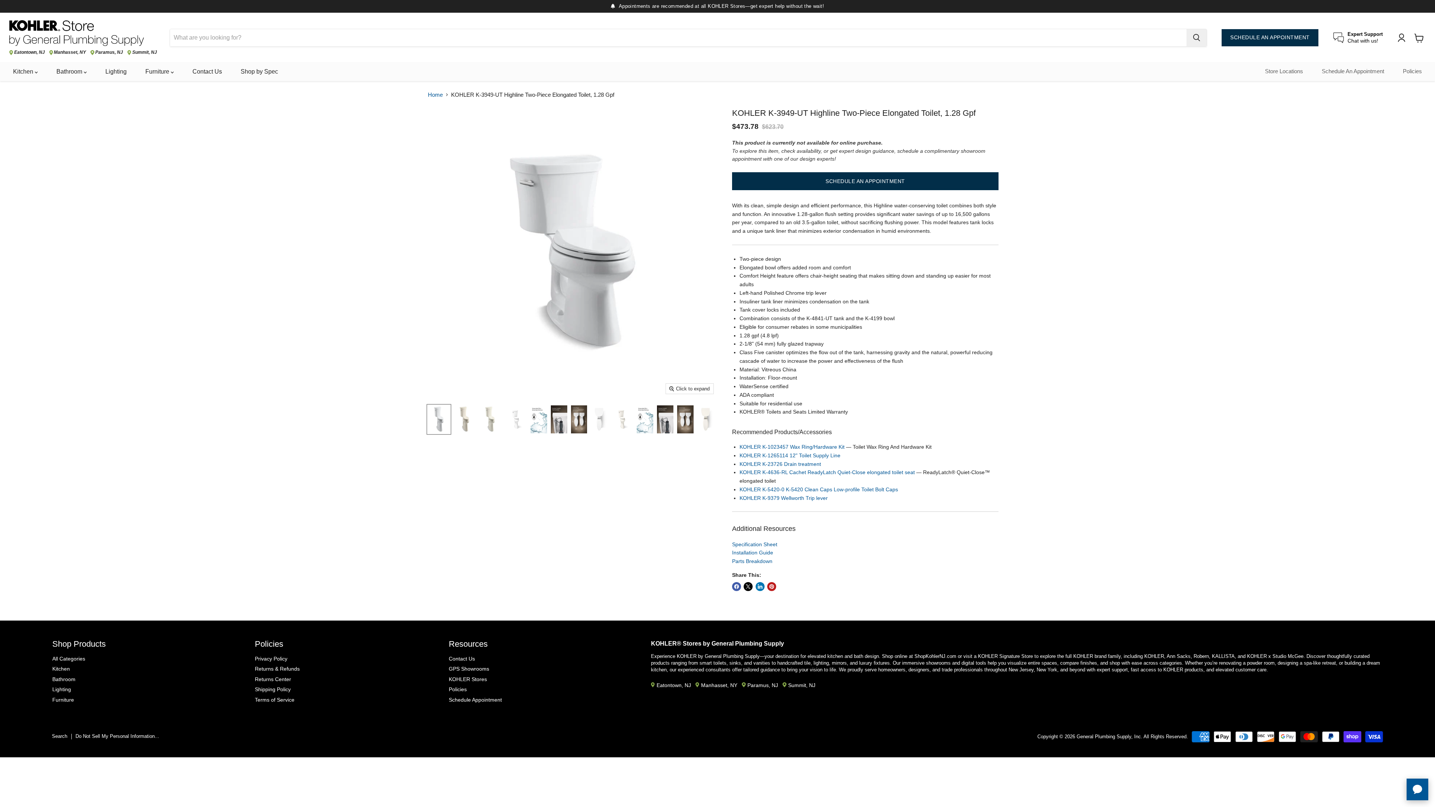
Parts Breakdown (752, 561)
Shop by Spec (259, 71)
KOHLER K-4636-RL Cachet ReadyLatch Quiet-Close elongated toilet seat (827, 472)
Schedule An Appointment (1353, 71)
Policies (1412, 71)
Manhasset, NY (70, 52)
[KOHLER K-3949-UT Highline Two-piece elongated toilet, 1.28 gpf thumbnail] (516, 419)
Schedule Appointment (475, 700)
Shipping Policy (273, 689)
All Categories (68, 659)
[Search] (1196, 37)
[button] (865, 181)
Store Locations (1284, 71)
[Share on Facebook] (736, 586)
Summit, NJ (144, 52)
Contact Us (207, 71)
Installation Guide (752, 553)
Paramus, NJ (109, 52)
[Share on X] (748, 586)
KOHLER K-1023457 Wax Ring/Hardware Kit (792, 447)
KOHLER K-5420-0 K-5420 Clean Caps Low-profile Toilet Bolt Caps (819, 489)
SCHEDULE (1270, 37)
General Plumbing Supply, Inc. (1109, 736)
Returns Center (273, 679)
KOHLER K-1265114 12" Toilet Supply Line (790, 455)
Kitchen (24, 71)
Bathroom (70, 71)
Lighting (116, 71)
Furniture (158, 71)
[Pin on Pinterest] (771, 586)
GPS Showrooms (469, 669)
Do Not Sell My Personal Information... (117, 736)
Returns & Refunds (277, 669)
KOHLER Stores (468, 679)
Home (435, 95)
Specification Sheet (754, 544)
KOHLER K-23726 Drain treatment (780, 464)
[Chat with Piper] (1417, 789)
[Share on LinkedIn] (760, 586)
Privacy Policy (271, 659)
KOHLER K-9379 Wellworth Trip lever (784, 498)
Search (59, 736)
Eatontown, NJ (29, 52)
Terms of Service (274, 700)
